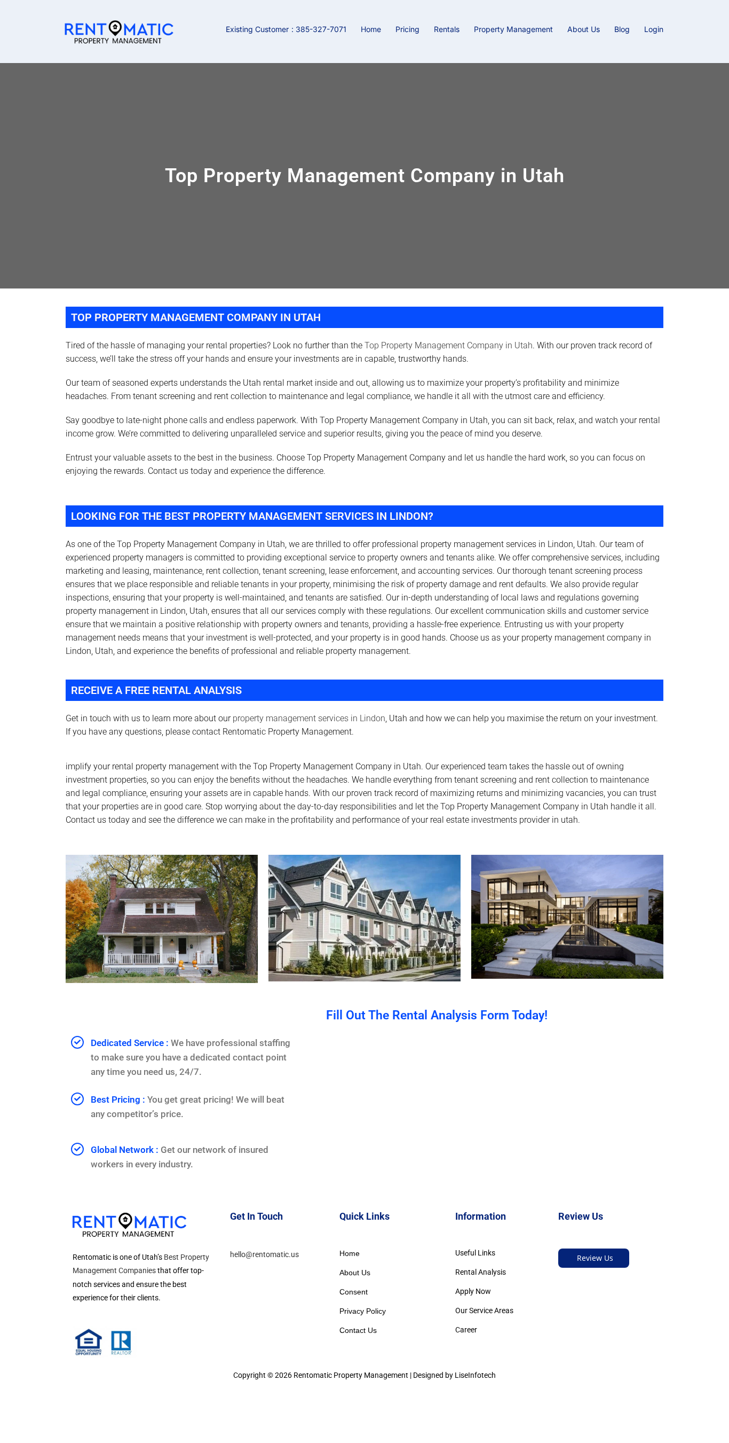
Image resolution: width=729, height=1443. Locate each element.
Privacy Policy (362, 1311)
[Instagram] (612, 1283)
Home (371, 29)
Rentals (446, 29)
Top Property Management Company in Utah (448, 345)
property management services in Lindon (309, 718)
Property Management (513, 29)
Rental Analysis (480, 1272)
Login (653, 29)
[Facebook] (566, 1283)
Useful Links (475, 1253)
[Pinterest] (581, 1283)
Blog (622, 29)
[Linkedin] (597, 1283)
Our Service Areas (484, 1310)
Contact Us (358, 1330)
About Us (583, 29)
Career (466, 1329)
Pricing (407, 29)
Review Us (595, 1258)
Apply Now (473, 1291)
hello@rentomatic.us (264, 1254)
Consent (353, 1292)
